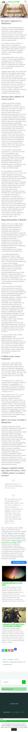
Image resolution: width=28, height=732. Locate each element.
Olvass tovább (23, 727)
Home (5, 659)
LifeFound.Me (13, 2)
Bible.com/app (16, 540)
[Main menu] (25, 2)
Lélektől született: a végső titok (12, 584)
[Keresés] (24, 682)
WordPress (21, 712)
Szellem (10, 659)
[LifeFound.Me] (3, 2)
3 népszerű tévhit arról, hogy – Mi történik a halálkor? (13, 625)
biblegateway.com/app (8, 542)
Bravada (13, 712)
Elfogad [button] (14, 729)
